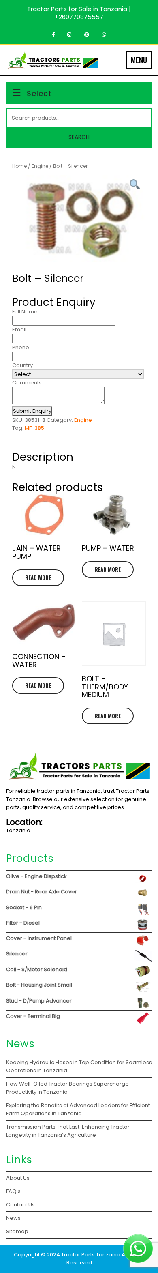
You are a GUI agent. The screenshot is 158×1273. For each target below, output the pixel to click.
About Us (18, 1178)
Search (79, 137)
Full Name (25, 312)
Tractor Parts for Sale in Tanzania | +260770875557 (79, 12)
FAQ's (13, 1191)
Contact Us (20, 1205)
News (13, 1218)
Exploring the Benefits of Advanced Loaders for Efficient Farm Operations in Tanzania (78, 1109)
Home (19, 166)
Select (39, 93)
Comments (27, 382)
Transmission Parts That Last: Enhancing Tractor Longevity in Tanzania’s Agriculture (68, 1131)
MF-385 (34, 428)
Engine (40, 166)
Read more (38, 577)
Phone (20, 347)
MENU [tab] (139, 60)
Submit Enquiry (32, 411)
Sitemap (17, 1231)
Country (22, 365)
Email (19, 329)
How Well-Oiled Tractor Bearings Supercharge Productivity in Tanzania (67, 1088)
